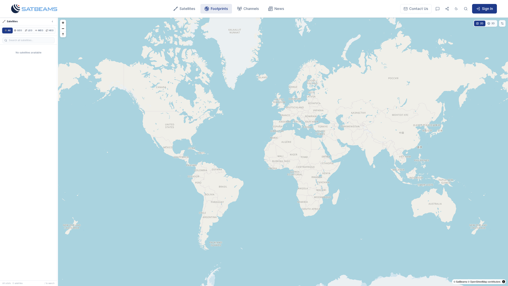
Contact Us (418, 9)
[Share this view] (447, 8)
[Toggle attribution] (503, 281)
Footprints (219, 9)
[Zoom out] (63, 28)
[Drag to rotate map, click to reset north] (63, 34)
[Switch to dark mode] (456, 9)
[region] (283, 152)
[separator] (57, 152)
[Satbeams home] (34, 9)
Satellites (187, 9)
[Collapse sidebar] (52, 21)
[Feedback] (437, 8)
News (279, 9)
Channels (251, 9)
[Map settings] (502, 23)
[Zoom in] (63, 23)
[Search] (466, 9)
